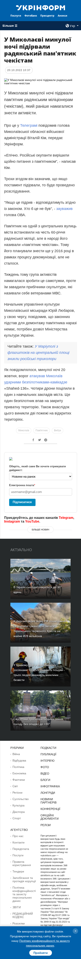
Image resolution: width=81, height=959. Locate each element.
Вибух (57, 430)
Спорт (16, 818)
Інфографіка (50, 786)
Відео (44, 773)
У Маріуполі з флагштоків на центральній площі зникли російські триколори (38, 352)
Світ (15, 786)
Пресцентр (47, 15)
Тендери (18, 871)
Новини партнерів (48, 801)
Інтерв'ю (47, 760)
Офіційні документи (49, 817)
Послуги (15, 15)
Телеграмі (28, 125)
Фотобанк (31, 15)
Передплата (20, 849)
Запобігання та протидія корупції (24, 879)
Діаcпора (18, 811)
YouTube (32, 521)
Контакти (18, 842)
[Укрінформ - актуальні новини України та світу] (40, 7)
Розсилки (18, 923)
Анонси (62, 15)
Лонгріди (47, 792)
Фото (44, 767)
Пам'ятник (42, 430)
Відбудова (19, 760)
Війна (16, 754)
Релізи (45, 825)
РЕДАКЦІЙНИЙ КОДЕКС (22, 915)
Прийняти (40, 952)
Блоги (45, 780)
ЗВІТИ (16, 907)
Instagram (12, 521)
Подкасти (48, 747)
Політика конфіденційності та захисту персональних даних (24, 894)
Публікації (48, 754)
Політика (18, 767)
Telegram (66, 517)
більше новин (40, 529)
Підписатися (22, 502)
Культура (18, 805)
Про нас (17, 836)
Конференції (50, 809)
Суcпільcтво (20, 799)
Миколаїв (23, 430)
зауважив (64, 209)
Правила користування (21, 863)
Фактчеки (18, 779)
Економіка (19, 773)
